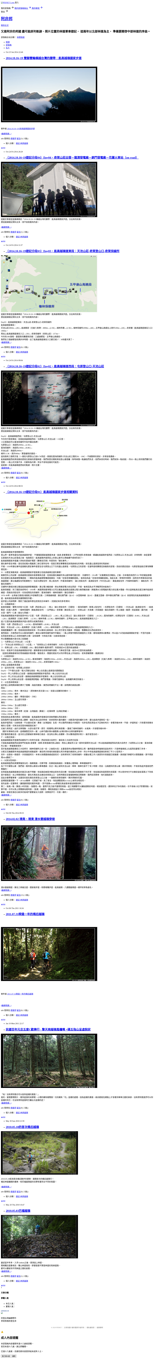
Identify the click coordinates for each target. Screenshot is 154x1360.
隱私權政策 (90, 1327)
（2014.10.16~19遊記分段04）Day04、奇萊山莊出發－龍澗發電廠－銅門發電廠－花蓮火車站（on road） (72, 157)
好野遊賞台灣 (5, 1311)
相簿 (8, 42)
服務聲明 (100, 1327)
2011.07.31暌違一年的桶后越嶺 (25, 914)
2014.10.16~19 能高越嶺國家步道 (21, 129)
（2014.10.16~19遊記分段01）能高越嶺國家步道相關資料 (42, 492)
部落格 (9, 45)
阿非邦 (7, 19)
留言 (19, 139)
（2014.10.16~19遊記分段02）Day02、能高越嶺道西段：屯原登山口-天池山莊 (55, 366)
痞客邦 (13, 139)
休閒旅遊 (21, 37)
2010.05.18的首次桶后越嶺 (22, 1127)
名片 (8, 48)
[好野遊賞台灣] (2, 1313)
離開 (13, 1356)
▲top (3, 148)
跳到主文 (5, 25)
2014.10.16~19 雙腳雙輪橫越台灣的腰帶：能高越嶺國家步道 (44, 58)
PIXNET (59, 1327)
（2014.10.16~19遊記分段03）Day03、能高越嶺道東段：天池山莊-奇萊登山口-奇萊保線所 (62, 251)
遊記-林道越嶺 (22, 143)
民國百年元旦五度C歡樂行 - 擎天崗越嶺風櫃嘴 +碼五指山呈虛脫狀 (48, 1029)
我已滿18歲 (6, 1356)
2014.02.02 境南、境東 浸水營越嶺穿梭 (30, 819)
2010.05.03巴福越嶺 (18, 1210)
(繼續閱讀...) (6, 134)
